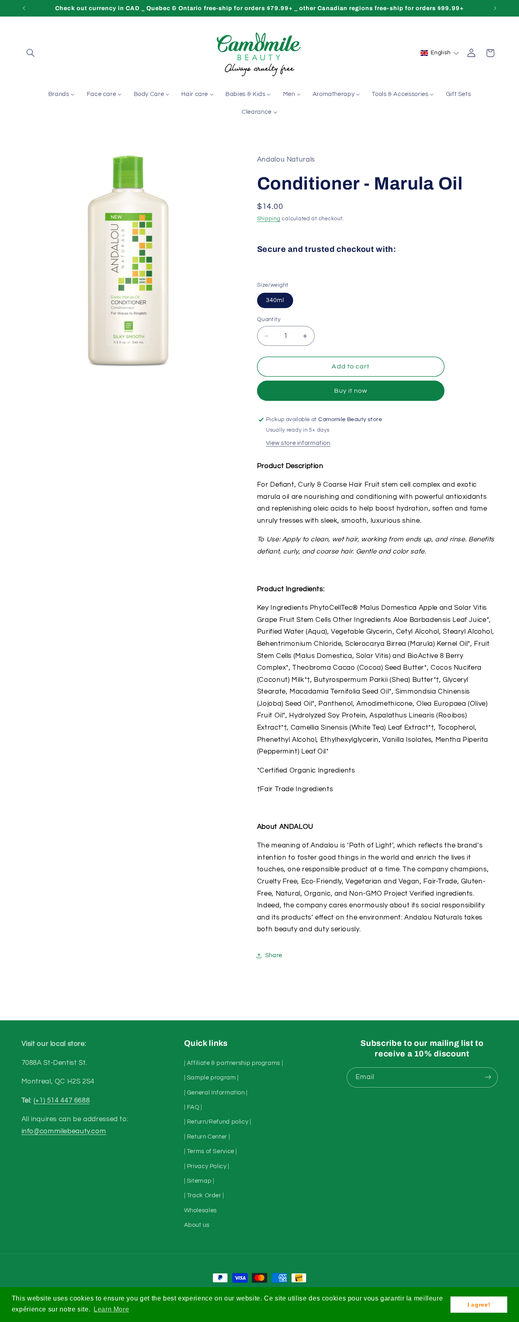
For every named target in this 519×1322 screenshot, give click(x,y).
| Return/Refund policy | (217, 1122)
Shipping (269, 219)
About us (197, 1225)
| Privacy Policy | (206, 1166)
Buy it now (351, 390)
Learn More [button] (111, 1309)
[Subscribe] (487, 1077)
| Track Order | (204, 1195)
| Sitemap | (199, 1180)
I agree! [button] (479, 1304)
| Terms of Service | (211, 1151)
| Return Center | (207, 1136)
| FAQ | (193, 1107)
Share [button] (273, 956)
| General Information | (216, 1092)
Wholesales (200, 1210)
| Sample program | (211, 1077)
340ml (275, 300)
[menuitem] (61, 95)
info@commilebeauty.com (63, 1131)
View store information (298, 443)
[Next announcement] (495, 8)
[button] (30, 53)
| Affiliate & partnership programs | (233, 1063)
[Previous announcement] (24, 8)
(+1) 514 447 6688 (62, 1100)
